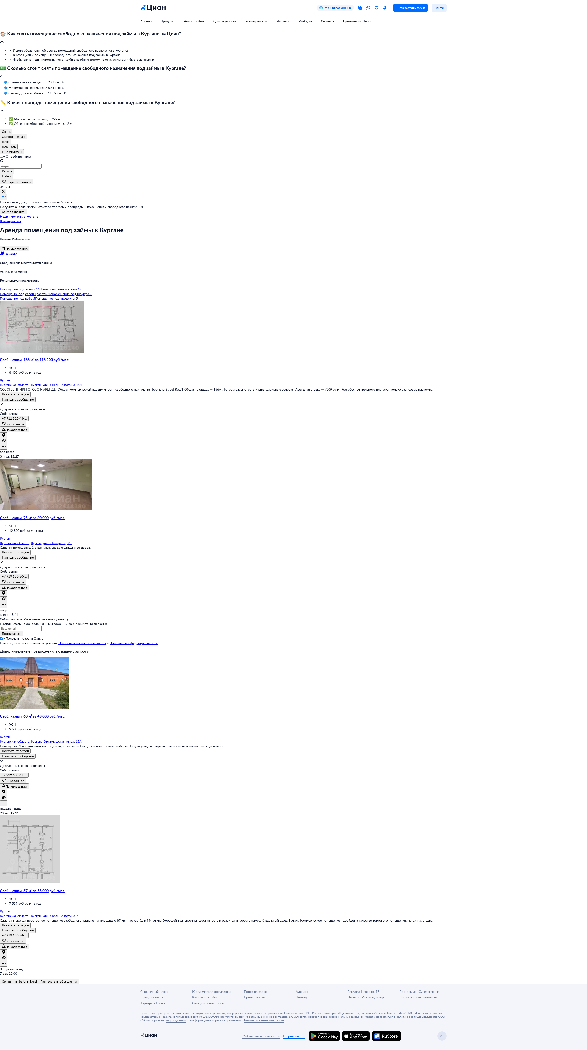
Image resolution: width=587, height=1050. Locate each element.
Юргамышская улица (58, 741)
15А (78, 741)
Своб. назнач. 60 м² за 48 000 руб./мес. (32, 716)
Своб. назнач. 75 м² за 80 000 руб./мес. (32, 517)
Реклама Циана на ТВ (363, 991)
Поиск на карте (255, 991)
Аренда (146, 21)
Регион (7, 171)
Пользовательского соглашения (82, 643)
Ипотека (282, 21)
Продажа (167, 21)
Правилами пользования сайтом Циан (185, 1016)
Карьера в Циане (152, 1003)
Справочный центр (154, 991)
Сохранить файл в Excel (19, 981)
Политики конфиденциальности (134, 643)
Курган (36, 385)
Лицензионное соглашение (272, 1016)
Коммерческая (256, 21)
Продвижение (254, 997)
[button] (293, 38)
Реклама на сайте (205, 997)
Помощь (302, 997)
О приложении (294, 1036)
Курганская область (14, 385)
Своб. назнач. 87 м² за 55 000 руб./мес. (32, 890)
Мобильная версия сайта (261, 1036)
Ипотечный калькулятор (366, 997)
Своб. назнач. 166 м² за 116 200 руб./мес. (34, 359)
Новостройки (194, 21)
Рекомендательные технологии (264, 1020)
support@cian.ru (176, 1020)
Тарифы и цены (151, 997)
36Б (69, 543)
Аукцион (302, 991)
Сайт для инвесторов (208, 1003)
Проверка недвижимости (418, 997)
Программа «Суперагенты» (419, 991)
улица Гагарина (54, 543)
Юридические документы (211, 991)
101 (79, 385)
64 (78, 916)
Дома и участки (224, 21)
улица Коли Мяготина (59, 385)
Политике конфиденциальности (416, 1016)
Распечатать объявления (59, 981)
